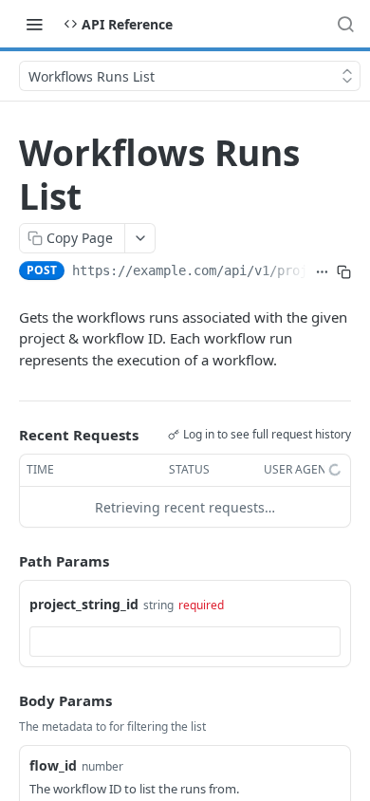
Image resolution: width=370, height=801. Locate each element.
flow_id (53, 765)
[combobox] (185, 641)
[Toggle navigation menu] (34, 24)
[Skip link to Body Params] (5, 700)
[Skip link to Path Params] (5, 562)
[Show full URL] (322, 272)
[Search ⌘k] (345, 24)
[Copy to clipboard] (344, 272)
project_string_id (84, 604)
